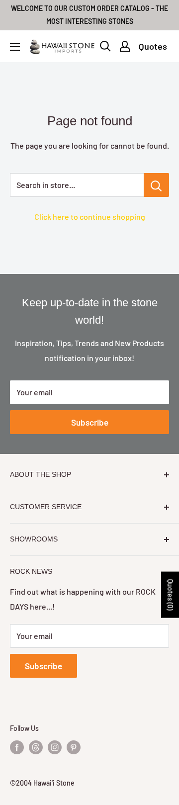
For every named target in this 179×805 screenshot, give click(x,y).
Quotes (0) (170, 595)
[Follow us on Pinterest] (74, 747)
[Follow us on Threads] (36, 747)
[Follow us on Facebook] (17, 747)
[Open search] (105, 46)
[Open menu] (15, 47)
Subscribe (89, 422)
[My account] (125, 46)
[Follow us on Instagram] (55, 747)
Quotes (153, 46)
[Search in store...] (156, 185)
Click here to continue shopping (89, 216)
